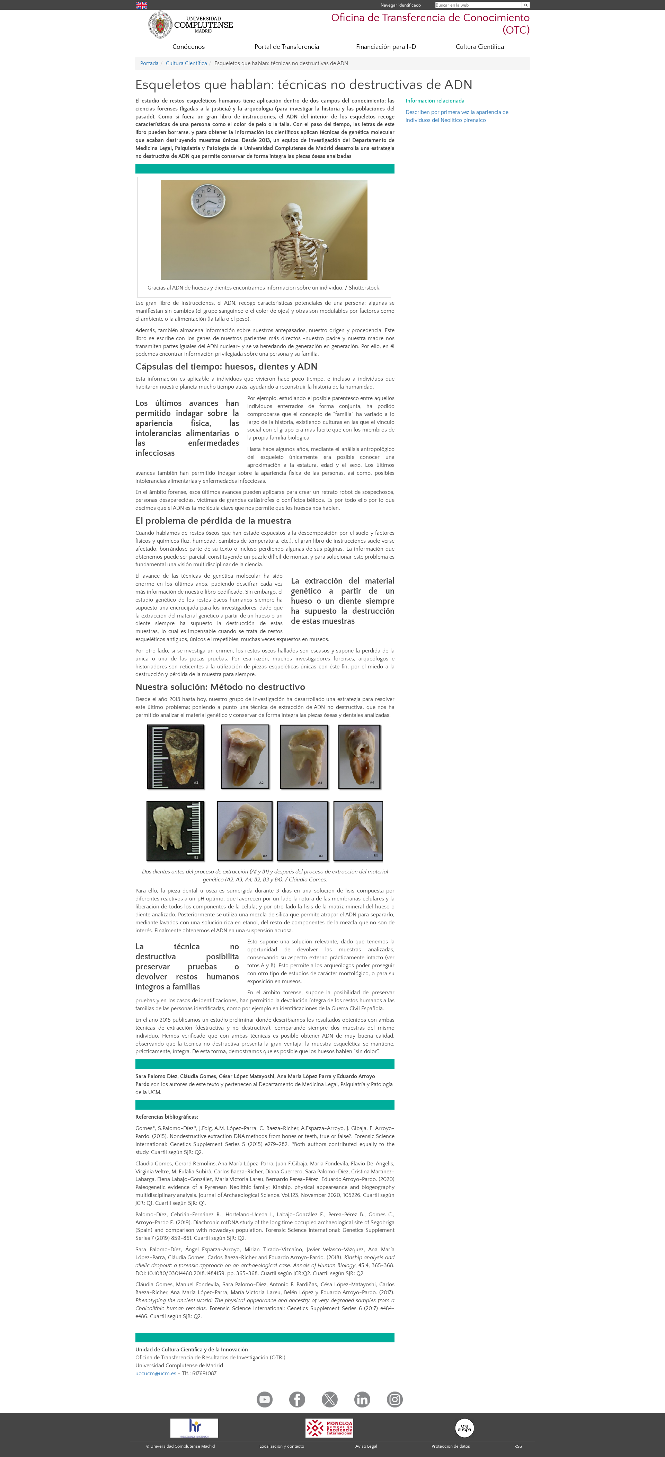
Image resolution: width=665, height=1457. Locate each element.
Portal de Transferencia (287, 47)
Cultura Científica (480, 47)
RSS (518, 1446)
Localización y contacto (281, 1446)
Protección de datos (451, 1446)
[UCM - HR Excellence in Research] (194, 1427)
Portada (149, 63)
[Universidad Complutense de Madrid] (190, 24)
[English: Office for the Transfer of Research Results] (141, 5)
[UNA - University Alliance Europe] (464, 1427)
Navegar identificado (401, 5)
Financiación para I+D (386, 47)
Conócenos (188, 47)
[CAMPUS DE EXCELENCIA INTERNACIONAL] (329, 1427)
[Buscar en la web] (526, 5)
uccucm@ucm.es (155, 1373)
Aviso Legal (366, 1446)
